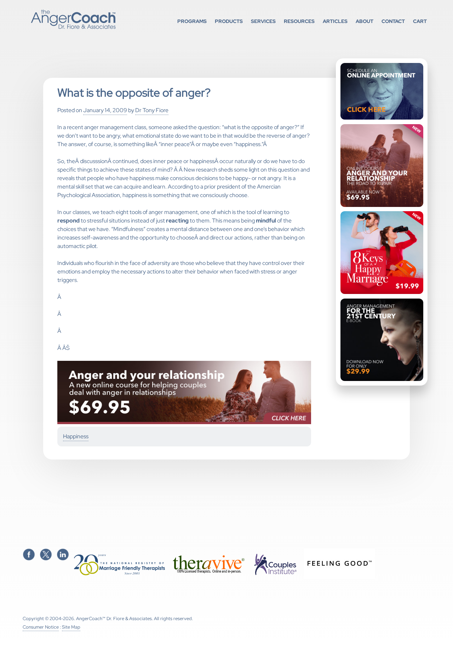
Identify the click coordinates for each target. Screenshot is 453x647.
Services (263, 21)
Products (229, 21)
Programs (192, 21)
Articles (335, 21)
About (364, 21)
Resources (299, 21)
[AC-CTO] (184, 422)
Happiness (75, 436)
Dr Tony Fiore (151, 110)
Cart (420, 21)
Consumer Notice (41, 627)
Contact (393, 21)
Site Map (71, 627)
